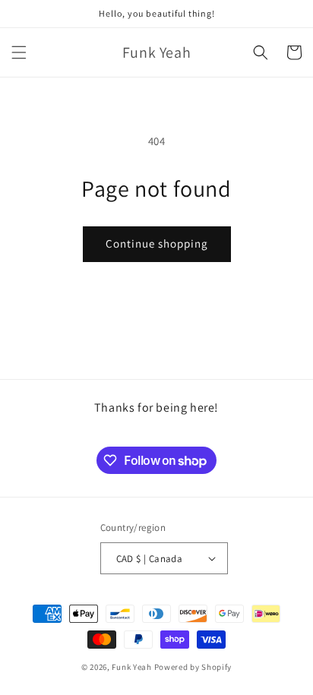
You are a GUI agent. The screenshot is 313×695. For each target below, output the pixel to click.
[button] (19, 52)
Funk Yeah (131, 667)
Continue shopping (157, 243)
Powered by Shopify (193, 667)
